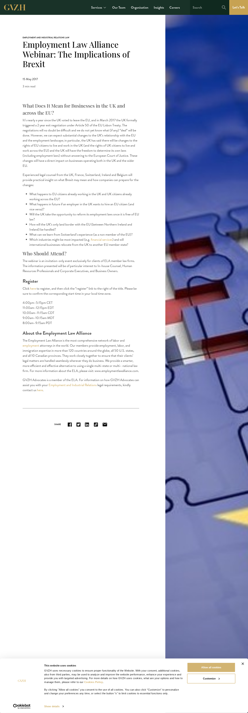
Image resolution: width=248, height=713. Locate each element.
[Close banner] (243, 664)
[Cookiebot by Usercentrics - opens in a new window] (22, 706)
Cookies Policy (93, 681)
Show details (52, 706)
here (33, 288)
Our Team (119, 7)
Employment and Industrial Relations (73, 385)
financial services (101, 239)
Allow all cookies (211, 667)
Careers (174, 7)
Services (96, 7)
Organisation (139, 7)
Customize (209, 678)
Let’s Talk (238, 7)
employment (31, 345)
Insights (159, 7)
